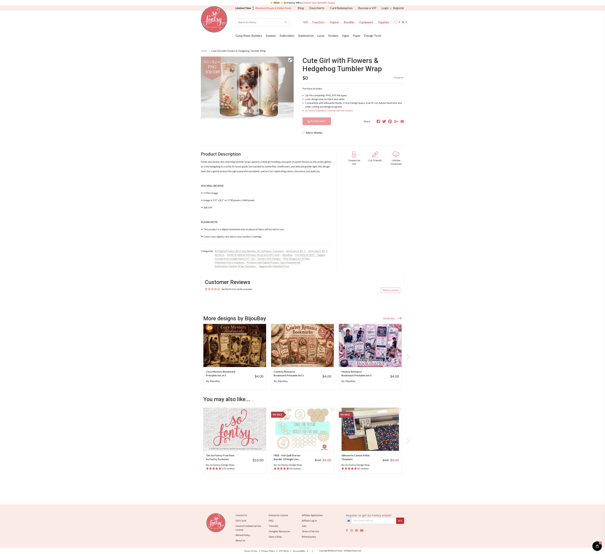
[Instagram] (351, 530)
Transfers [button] (318, 22)
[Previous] (207, 88)
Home (204, 50)
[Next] (287, 88)
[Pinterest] (356, 530)
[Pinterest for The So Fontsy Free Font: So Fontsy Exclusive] (239, 444)
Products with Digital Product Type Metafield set (273, 262)
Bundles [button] (349, 22)
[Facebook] (347, 530)
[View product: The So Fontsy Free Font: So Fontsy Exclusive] (234, 429)
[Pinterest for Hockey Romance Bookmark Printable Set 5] (375, 361)
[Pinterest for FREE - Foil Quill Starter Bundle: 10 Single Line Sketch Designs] (307, 444)
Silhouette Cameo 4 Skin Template (355, 457)
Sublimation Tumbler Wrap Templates (235, 266)
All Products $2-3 (317, 250)
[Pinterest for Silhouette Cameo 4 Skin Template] (375, 444)
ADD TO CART (253, 360)
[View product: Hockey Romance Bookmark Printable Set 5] (370, 345)
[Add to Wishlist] (264, 325)
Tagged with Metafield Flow (274, 266)
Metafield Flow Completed (229, 262)
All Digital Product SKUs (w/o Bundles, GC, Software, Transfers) (249, 250)
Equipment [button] (366, 22)
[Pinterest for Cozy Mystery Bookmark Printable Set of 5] (239, 361)
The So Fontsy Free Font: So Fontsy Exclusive (220, 457)
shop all (389, 318)
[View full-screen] (290, 60)
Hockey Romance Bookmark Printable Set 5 (356, 373)
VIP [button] (305, 22)
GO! (400, 520)
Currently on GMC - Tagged (310, 254)
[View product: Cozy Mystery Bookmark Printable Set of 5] (234, 345)
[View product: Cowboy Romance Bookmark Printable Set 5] (302, 345)
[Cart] (402, 22)
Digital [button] (334, 22)
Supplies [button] (383, 22)
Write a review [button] (390, 289)
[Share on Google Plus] (396, 121)
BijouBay (287, 254)
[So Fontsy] (214, 19)
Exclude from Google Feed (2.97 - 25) (235, 258)
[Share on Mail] (402, 121)
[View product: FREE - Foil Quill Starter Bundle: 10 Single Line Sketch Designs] (302, 429)
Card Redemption (341, 8)
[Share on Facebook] (378, 121)
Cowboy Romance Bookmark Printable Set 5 (289, 373)
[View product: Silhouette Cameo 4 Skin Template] (370, 429)
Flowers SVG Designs (269, 258)
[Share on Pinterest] (390, 121)
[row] (302, 357)
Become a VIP (367, 8)
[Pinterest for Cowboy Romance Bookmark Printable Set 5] (307, 361)
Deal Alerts (316, 8)
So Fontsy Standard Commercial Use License (329, 110)
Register (398, 8)
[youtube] (361, 530)
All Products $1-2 (295, 250)
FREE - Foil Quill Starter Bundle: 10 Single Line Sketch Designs (287, 457)
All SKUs (219, 254)
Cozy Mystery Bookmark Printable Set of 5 (220, 373)
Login (385, 8)
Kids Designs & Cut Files (296, 258)
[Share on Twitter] (384, 121)
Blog (301, 8)
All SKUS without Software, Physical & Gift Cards (253, 254)
